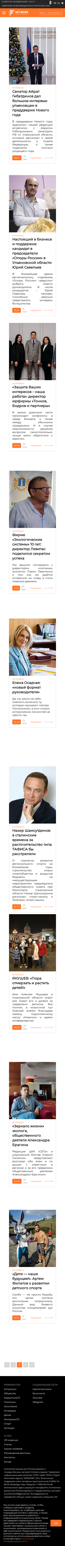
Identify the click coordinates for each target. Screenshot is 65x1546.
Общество (10, 1393)
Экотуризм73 (11, 1419)
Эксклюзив (10, 1406)
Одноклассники (42, 1389)
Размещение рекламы (17, 1453)
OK (56, 1523)
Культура (9, 1428)
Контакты (9, 1457)
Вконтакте (39, 1393)
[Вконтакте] (54, 2)
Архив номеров (13, 1448)
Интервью (10, 1410)
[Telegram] (62, 2)
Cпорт (7, 1423)
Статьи (8, 1444)
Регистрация (54, 13)
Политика (10, 1402)
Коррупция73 (12, 1397)
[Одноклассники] (50, 2)
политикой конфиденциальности (18, 1540)
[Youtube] (59, 2)
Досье (7, 1415)
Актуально (10, 1389)
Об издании (11, 1440)
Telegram (38, 1402)
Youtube (37, 1397)
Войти (42, 13)
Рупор (7, 1461)
